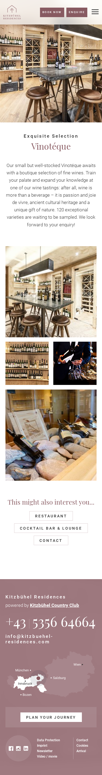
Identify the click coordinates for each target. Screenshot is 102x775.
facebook (11, 748)
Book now (52, 12)
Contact (51, 540)
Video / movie (47, 756)
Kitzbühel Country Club (54, 605)
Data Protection (48, 740)
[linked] (26, 748)
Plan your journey (51, 717)
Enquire (77, 12)
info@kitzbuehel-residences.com (29, 639)
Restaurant (51, 516)
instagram (18, 748)
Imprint (42, 746)
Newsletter (44, 751)
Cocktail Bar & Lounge (51, 528)
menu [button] (95, 12)
